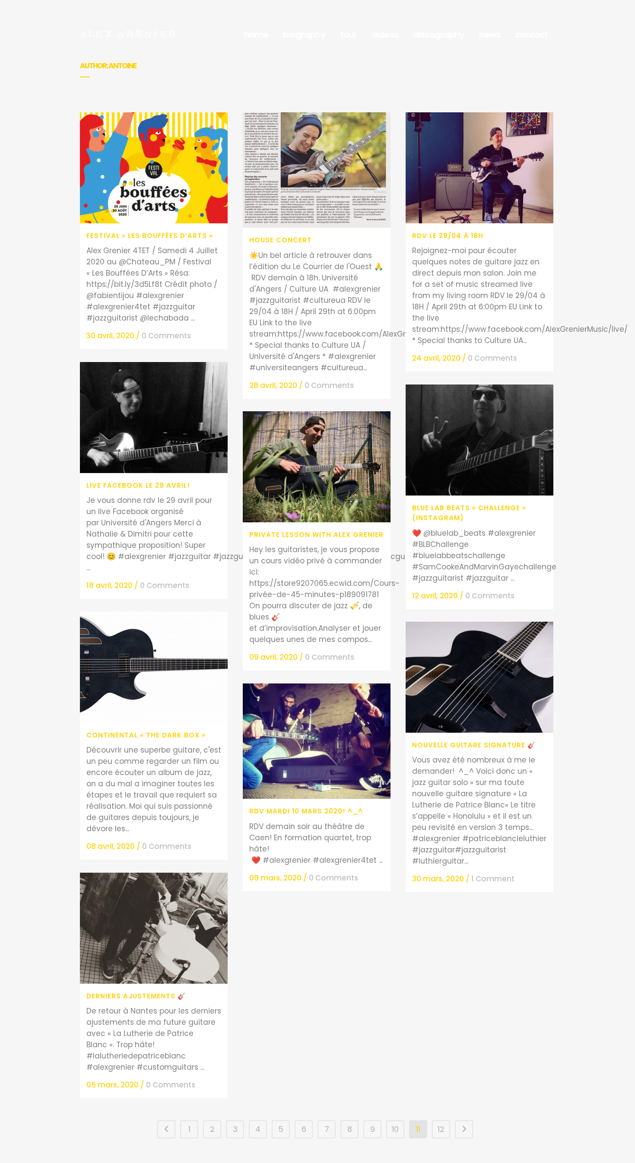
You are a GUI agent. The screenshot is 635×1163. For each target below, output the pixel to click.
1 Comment (492, 879)
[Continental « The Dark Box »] (154, 667)
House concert (280, 240)
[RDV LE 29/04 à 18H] (479, 167)
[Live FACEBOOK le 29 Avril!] (154, 417)
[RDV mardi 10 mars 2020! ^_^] (317, 741)
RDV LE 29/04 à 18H (447, 235)
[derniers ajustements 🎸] (154, 928)
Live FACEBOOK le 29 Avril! (138, 485)
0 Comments (166, 335)
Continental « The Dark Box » (146, 735)
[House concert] (317, 170)
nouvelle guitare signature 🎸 (474, 745)
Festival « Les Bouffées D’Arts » (149, 235)
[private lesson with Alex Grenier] (317, 466)
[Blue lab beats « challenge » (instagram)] (479, 440)
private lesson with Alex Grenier (316, 534)
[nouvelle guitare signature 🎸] (479, 677)
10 (395, 1129)
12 (441, 1129)
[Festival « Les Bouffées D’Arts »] (154, 167)
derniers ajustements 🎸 (136, 996)
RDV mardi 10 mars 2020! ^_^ (306, 811)
